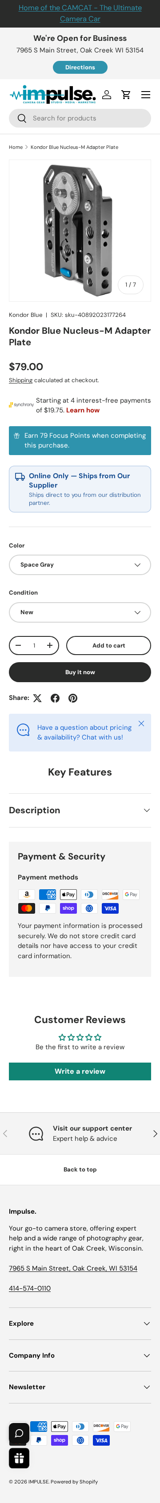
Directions (80, 67)
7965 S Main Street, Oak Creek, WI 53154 (73, 1268)
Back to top (80, 1169)
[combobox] (80, 118)
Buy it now (80, 672)
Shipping (20, 380)
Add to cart (108, 645)
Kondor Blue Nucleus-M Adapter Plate (74, 147)
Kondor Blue (25, 315)
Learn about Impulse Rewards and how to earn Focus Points (80, 440)
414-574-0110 (30, 1288)
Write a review (80, 1071)
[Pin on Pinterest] (73, 698)
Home (16, 147)
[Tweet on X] (37, 698)
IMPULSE (38, 1482)
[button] (126, 94)
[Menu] (146, 94)
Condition (23, 592)
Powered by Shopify (74, 1482)
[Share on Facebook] (55, 698)
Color (16, 545)
